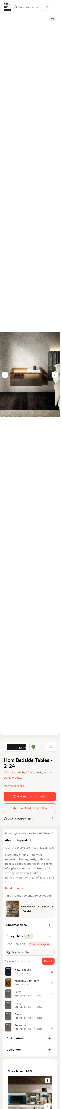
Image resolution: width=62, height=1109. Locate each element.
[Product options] (47, 1080)
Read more (12, 888)
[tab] (9, 944)
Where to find (16, 786)
